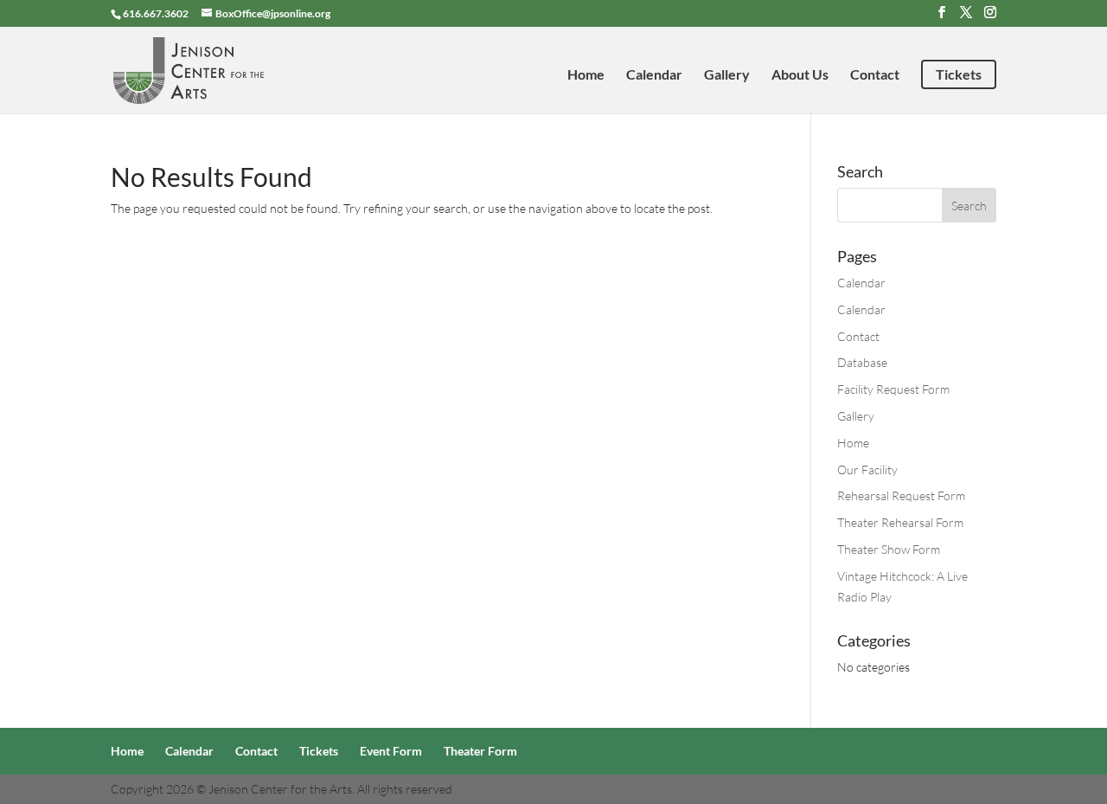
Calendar (654, 75)
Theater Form (480, 750)
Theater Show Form (888, 549)
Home (586, 75)
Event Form (391, 750)
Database (862, 362)
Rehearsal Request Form (901, 495)
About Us (800, 75)
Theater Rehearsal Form (900, 522)
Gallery (727, 75)
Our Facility (867, 469)
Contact (874, 75)
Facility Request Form (893, 389)
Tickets (959, 74)
